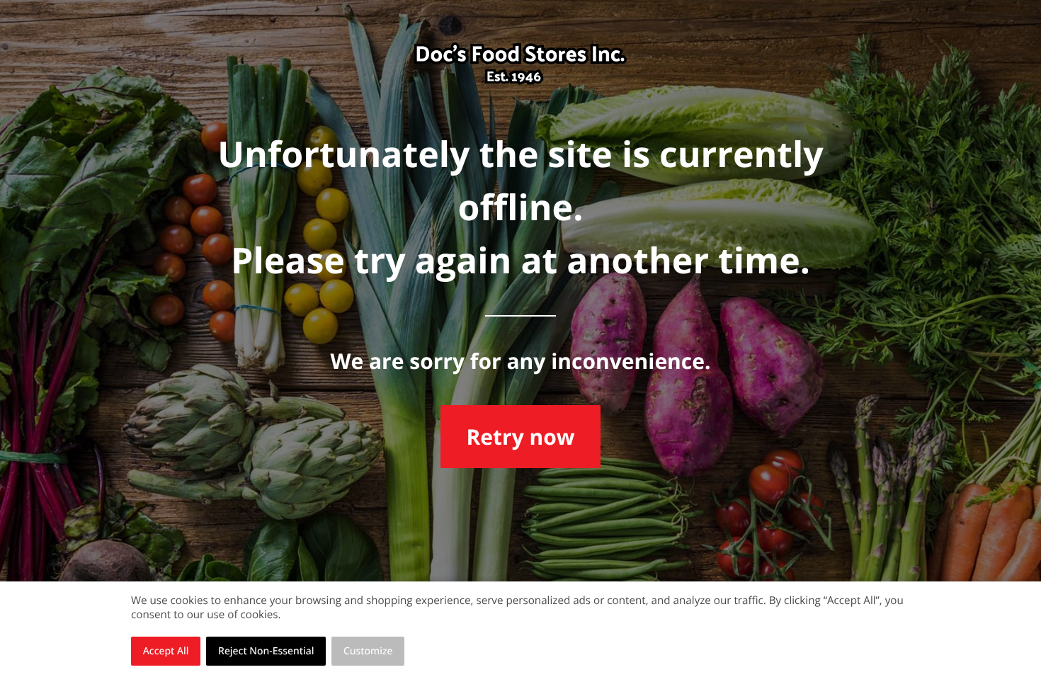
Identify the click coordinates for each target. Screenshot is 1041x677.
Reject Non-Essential (266, 651)
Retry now (520, 436)
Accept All (166, 651)
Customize (368, 651)
